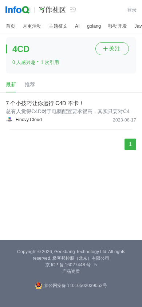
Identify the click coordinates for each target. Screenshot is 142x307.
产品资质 (71, 271)
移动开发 (117, 26)
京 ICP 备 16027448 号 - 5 (71, 264)
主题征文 (58, 26)
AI (77, 26)
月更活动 (32, 26)
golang (94, 26)
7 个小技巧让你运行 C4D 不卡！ (45, 103)
